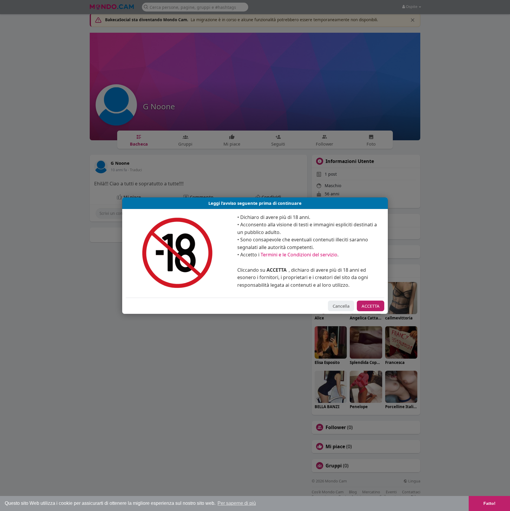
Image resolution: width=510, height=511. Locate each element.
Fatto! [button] (489, 503)
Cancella (341, 306)
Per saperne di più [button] (237, 503)
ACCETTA (371, 306)
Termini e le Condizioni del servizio (299, 254)
